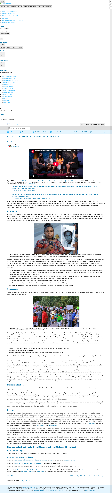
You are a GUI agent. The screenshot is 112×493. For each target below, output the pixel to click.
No (32, 480)
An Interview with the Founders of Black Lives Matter (31, 460)
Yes (26, 480)
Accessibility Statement (59, 490)
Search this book (4, 28)
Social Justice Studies (41, 132)
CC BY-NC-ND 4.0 (69, 460)
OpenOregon (16, 146)
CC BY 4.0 (84, 470)
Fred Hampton (41, 425)
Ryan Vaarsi (38, 463)
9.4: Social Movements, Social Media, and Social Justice (29, 470)
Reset (2, 44)
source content (40, 471)
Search (10, 128)
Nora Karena (24, 471)
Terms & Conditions (47, 490)
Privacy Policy (38, 490)
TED (51, 460)
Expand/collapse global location (104, 131)
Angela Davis (91, 423)
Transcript (32, 183)
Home (15, 132)
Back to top (10, 475)
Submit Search (5, 33)
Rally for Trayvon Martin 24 (23, 463)
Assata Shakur (52, 425)
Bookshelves (26, 132)
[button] (6, 100)
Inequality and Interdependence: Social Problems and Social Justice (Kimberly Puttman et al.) (78, 132)
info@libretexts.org (90, 490)
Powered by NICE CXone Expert (31, 487)
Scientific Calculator (8, 88)
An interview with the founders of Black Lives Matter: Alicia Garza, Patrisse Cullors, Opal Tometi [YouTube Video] (44, 181)
